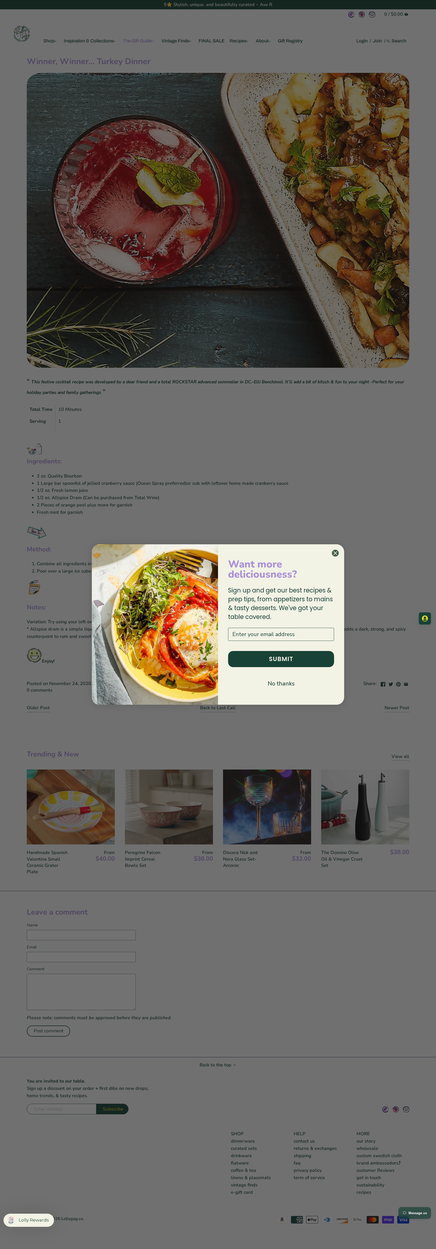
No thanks (281, 684)
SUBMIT (281, 659)
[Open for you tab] (425, 618)
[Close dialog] (335, 553)
